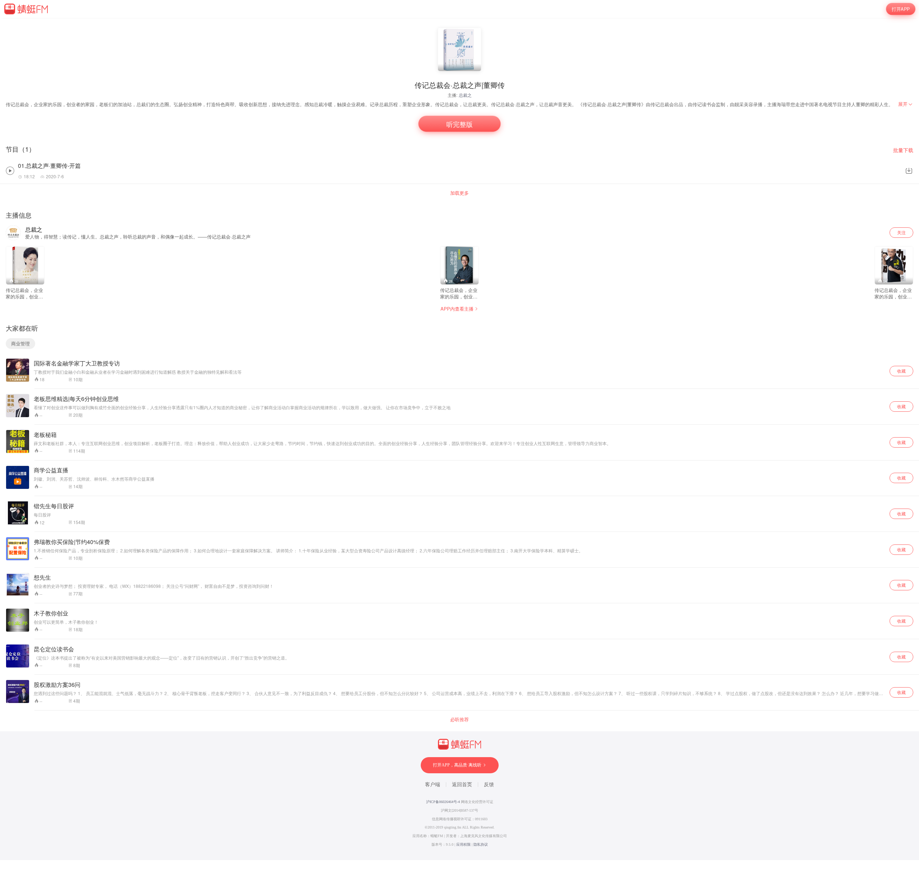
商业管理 (20, 343)
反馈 (489, 784)
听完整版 (459, 123)
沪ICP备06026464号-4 (443, 802)
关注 (901, 232)
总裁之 (465, 95)
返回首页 (462, 784)
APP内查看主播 (457, 308)
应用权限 (463, 844)
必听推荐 (459, 719)
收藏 (901, 371)
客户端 (432, 784)
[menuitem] (905, 104)
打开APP (901, 9)
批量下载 (903, 150)
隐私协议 (481, 844)
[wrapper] (459, 439)
